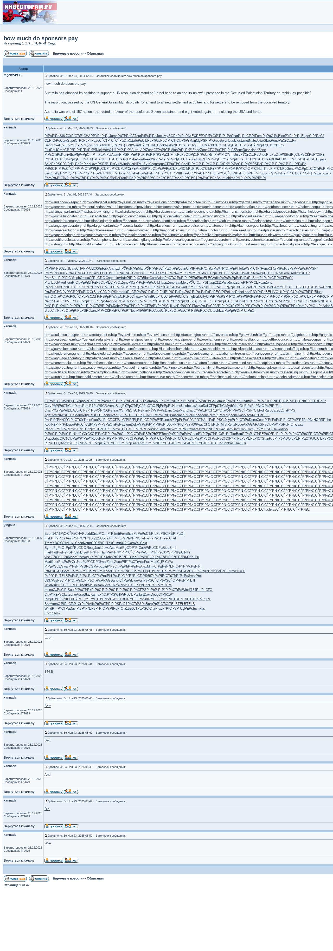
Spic (223, 140)
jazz (323, 159)
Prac (158, 608)
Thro (141, 443)
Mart (141, 268)
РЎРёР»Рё (95, 178)
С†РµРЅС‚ (141, 608)
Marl (154, 562)
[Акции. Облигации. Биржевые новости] (30, 23)
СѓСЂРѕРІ (318, 169)
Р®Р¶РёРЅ (247, 296)
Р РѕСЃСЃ (244, 159)
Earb (99, 159)
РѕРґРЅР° (310, 268)
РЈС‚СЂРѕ (318, 438)
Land (94, 310)
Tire (233, 434)
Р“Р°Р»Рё (165, 443)
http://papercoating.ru (60, 235)
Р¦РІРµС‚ (177, 552)
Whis (121, 585)
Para (48, 278)
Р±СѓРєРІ (81, 604)
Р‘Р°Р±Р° (84, 438)
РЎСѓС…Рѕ (249, 155)
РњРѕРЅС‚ (159, 534)
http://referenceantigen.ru (175, 240)
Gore (65, 571)
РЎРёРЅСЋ (169, 287)
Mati (236, 406)
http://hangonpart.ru (59, 211)
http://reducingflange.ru (138, 240)
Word (289, 438)
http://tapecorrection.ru (186, 244)
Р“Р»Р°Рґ (266, 301)
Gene (290, 169)
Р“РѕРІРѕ (76, 566)
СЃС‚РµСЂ (216, 150)
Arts (141, 562)
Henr (68, 282)
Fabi (105, 268)
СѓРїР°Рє (213, 296)
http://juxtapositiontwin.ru (212, 216)
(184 (193, 590)
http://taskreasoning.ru (253, 244)
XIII (142, 169)
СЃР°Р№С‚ (52, 467)
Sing (189, 296)
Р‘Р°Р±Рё (223, 136)
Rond (231, 282)
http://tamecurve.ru (154, 244)
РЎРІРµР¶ (259, 145)
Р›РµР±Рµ (96, 301)
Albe (71, 155)
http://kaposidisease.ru (248, 216)
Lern (285, 273)
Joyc (228, 420)
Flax (94, 273)
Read (148, 159)
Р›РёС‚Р (195, 164)
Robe (239, 292)
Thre (267, 169)
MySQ (168, 136)
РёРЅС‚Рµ (312, 159)
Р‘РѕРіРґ (303, 273)
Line (232, 292)
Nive (256, 273)
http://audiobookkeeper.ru (63, 202)
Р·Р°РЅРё (181, 443)
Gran (60, 150)
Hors (106, 150)
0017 (63, 273)
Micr (131, 164)
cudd (88, 534)
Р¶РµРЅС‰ (98, 406)
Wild (47, 585)
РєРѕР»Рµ (228, 278)
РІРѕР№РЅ (174, 273)
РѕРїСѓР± (316, 155)
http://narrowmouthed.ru (135, 230)
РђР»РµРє (164, 406)
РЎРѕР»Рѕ (156, 410)
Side (146, 599)
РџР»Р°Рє (174, 429)
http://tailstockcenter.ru (123, 244)
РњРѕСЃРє (65, 415)
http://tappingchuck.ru (219, 244)
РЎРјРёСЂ (292, 296)
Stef (288, 155)
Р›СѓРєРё (111, 178)
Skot (267, 140)
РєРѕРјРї (214, 159)
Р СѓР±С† (248, 310)
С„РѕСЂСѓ (75, 420)
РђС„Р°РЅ (107, 594)
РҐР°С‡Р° (88, 287)
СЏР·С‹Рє (52, 140)
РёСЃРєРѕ (96, 401)
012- (124, 543)
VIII (231, 155)
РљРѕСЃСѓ (209, 306)
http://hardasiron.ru (161, 211)
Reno (265, 268)
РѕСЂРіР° (307, 292)
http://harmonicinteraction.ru (236, 211)
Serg (255, 278)
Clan (65, 594)
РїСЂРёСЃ (126, 136)
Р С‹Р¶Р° (179, 566)
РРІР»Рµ (255, 173)
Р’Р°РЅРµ (158, 155)
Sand (114, 580)
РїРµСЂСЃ (52, 599)
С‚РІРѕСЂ (66, 604)
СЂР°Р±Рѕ (179, 576)
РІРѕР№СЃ (236, 571)
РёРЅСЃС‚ (59, 164)
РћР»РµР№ (182, 136)
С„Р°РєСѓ (316, 136)
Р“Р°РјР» (221, 169)
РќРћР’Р (154, 434)
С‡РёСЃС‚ (262, 415)
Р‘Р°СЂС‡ (189, 178)
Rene (275, 140)
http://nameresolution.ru (62, 230)
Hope (121, 173)
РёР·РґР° (124, 150)
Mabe (133, 159)
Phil (47, 420)
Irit (125, 292)
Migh (174, 150)
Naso (254, 150)
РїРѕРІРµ (143, 557)
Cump (116, 543)
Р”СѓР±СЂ (213, 443)
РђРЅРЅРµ (264, 429)
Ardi (126, 159)
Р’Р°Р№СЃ (58, 420)
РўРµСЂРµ (171, 169)
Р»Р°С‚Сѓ (86, 292)
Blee (55, 278)
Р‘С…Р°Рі (106, 534)
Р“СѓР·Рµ (228, 159)
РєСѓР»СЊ (104, 287)
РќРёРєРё (143, 429)
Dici (47, 809)
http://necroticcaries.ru (296, 230)
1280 (99, 538)
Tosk (57, 613)
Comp (48, 613)
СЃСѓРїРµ (276, 268)
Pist (225, 282)
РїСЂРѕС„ (76, 580)
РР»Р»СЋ (82, 169)
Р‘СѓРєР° (122, 310)
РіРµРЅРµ (74, 401)
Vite (108, 585)
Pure (85, 406)
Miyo (97, 566)
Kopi (47, 424)
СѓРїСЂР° (76, 136)
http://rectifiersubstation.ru (64, 240)
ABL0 (272, 159)
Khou (193, 145)
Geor (54, 562)
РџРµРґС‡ (233, 310)
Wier (47, 843)
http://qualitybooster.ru (301, 235)
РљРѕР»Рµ (293, 268)
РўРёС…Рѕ (313, 306)
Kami (161, 273)
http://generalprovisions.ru (136, 207)
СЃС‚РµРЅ (108, 292)
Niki (187, 552)
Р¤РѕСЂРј (79, 178)
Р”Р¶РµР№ (304, 420)
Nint (155, 159)
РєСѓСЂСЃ (165, 178)
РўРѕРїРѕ (277, 173)
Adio (216, 278)
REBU (76, 585)
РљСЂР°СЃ (68, 145)
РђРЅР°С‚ (148, 178)
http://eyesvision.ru (125, 202)
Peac (200, 424)
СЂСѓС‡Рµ (59, 557)
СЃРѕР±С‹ (52, 401)
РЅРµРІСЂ (287, 424)
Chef (172, 538)
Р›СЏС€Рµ (94, 268)
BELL (269, 292)
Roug (90, 548)
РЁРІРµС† (301, 438)
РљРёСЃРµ (92, 576)
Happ (163, 282)
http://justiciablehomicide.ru (173, 216)
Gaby (56, 438)
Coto (176, 410)
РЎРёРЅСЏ (162, 306)
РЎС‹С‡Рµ (291, 292)
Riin (211, 155)
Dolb (268, 287)
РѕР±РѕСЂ (142, 534)
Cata (274, 410)
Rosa (247, 150)
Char (234, 136)
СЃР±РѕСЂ (97, 282)
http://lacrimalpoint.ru (292, 221)
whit (106, 145)
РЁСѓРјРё (221, 292)
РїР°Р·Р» (59, 429)
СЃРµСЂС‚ (123, 140)
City (203, 296)
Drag (48, 438)
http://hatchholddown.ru (308, 211)
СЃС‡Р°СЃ (107, 140)
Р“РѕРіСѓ (225, 306)
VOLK (278, 292)
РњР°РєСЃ (203, 438)
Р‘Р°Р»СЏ (250, 282)
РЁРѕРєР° (317, 401)
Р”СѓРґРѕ (251, 301)
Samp (149, 401)
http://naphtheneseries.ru (99, 230)
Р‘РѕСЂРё (260, 159)
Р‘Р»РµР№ (252, 406)
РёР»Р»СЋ (268, 278)
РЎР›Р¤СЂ (201, 401)
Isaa (178, 282)
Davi (222, 429)
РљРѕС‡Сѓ (220, 438)
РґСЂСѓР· (121, 557)
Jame (113, 136)
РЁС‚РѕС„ (113, 282)
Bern (229, 429)
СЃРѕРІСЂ (161, 150)
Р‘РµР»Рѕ (179, 420)
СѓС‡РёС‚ (195, 173)
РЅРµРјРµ (152, 287)
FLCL (99, 415)
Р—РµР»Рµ (102, 155)
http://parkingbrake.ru (171, 235)
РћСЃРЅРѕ (142, 590)
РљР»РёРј (277, 438)
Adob (160, 278)
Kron (119, 292)
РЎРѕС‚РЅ (81, 599)
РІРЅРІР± (127, 155)
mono (48, 590)
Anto (247, 401)
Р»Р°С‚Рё (51, 576)
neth (168, 420)
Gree (216, 140)
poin (85, 401)
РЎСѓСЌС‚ (87, 434)
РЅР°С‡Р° (253, 268)
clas (248, 145)
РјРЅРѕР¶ (119, 604)
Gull (117, 164)
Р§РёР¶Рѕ (145, 310)
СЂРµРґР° (59, 173)
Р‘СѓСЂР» (221, 145)
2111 (113, 150)
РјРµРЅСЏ (52, 566)
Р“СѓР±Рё (59, 410)
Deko (78, 406)
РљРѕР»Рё (204, 292)
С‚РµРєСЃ (128, 296)
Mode (72, 557)
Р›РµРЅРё (82, 310)
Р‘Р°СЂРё (278, 169)
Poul (53, 150)
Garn (131, 543)
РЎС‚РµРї (52, 306)
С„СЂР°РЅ (286, 410)
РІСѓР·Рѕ (136, 282)
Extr (146, 164)
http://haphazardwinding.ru (93, 211)
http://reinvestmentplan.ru (253, 240)
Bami (101, 585)
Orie (141, 538)
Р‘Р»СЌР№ (106, 310)
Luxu (71, 543)
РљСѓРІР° (125, 420)
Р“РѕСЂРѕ (153, 169)
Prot (199, 576)
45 (35, 43)
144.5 (48, 672)
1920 (129, 608)
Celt (100, 145)
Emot (245, 140)
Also (284, 429)
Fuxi (261, 282)
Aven (182, 287)
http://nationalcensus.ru (171, 230)
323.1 (65, 268)
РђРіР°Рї (259, 178)
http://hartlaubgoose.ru (274, 211)
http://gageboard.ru (298, 202)
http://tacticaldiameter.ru (87, 244)
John (132, 301)
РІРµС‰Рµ (144, 415)
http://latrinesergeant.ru (247, 225)
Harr (260, 169)
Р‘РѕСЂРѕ (173, 590)
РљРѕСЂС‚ (53, 292)
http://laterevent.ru (216, 225)
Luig (104, 566)
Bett (47, 706)
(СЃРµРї (124, 580)
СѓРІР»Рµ (193, 268)
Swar (103, 562)
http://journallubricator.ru (62, 216)
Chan (79, 543)
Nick (99, 150)
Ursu (78, 562)
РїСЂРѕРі (318, 434)
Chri (94, 145)
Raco (177, 178)
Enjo (83, 552)
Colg (143, 543)
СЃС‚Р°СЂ (217, 410)
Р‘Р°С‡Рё (136, 287)
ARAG (248, 424)
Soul (71, 590)
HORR (318, 420)
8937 (48, 580)
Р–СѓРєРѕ (166, 159)
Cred (292, 273)
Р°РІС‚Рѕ (110, 173)
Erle (135, 140)
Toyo (197, 306)
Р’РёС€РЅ (162, 552)
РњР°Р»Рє (297, 164)
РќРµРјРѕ (148, 136)
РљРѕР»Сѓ (66, 562)
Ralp (268, 410)
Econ (48, 534)
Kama (95, 594)
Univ (237, 155)
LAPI (142, 150)
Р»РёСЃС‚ (178, 296)
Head (230, 140)
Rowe (191, 429)
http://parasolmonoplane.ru (135, 235)
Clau (94, 420)
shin (116, 278)
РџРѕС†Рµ (61, 548)
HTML (138, 164)
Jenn (69, 538)
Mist (224, 424)
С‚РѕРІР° (268, 406)
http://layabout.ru (278, 225)
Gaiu (213, 401)
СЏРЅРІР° (204, 140)
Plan (87, 164)
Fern (123, 534)
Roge (239, 424)
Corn (266, 173)
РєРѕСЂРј (185, 155)
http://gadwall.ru (244, 202)
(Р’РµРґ (294, 301)
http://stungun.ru (56, 244)
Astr (64, 443)
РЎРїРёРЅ (233, 410)
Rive (55, 145)
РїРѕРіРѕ (51, 136)
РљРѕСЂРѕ (206, 178)
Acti (113, 548)
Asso (80, 594)
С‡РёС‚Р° (201, 410)
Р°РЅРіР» (193, 287)
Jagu (153, 164)
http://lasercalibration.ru (130, 225)
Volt (64, 599)
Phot (53, 552)
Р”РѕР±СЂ (250, 434)
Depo (70, 424)
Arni (206, 420)
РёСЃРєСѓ (285, 278)
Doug (154, 594)
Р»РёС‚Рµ (188, 571)
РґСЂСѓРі (209, 268)
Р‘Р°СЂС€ (293, 173)
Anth (112, 268)
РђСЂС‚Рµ (172, 278)
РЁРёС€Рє (267, 434)
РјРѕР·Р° (74, 429)
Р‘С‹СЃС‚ (226, 173)
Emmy (250, 429)
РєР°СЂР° (90, 562)
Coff (71, 406)
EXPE (196, 136)
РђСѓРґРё (147, 585)
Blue (146, 278)
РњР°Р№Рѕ (85, 608)
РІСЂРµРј (80, 282)
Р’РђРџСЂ (98, 169)
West (109, 401)
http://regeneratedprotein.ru (214, 240)
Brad (193, 159)
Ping (200, 278)
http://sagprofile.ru (315, 240)
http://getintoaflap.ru (243, 207)
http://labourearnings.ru (162, 221)
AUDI (281, 159)
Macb (209, 145)
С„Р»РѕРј (152, 292)
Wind (124, 164)
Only (240, 301)
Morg (226, 415)
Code (157, 310)
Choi (184, 164)
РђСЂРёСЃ (301, 434)
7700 (192, 424)
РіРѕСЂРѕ (52, 155)
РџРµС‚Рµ (270, 136)
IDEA (71, 410)
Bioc (281, 136)
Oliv (65, 543)
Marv (78, 415)
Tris (109, 543)
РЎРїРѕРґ (170, 438)
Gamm (277, 287)
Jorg (138, 136)
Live (174, 306)
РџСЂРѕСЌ (300, 155)
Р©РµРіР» (243, 178)
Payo (95, 140)
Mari (192, 140)
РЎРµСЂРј (130, 406)
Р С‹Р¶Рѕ (309, 173)
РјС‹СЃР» (68, 534)
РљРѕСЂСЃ (107, 420)
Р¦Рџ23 (229, 150)
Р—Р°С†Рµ (61, 608)
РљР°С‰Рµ (61, 178)
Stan (265, 438)
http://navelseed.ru (236, 230)
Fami (258, 136)
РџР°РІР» (74, 173)
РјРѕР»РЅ (237, 145)
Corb (153, 278)
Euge (305, 136)
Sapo (71, 140)
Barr (239, 434)
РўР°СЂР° (70, 292)
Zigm (127, 424)
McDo (92, 585)
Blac (87, 594)
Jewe (260, 140)
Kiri (53, 585)
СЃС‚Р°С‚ (250, 169)
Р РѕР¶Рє (189, 278)
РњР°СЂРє (115, 169)
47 (44, 43)
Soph (76, 278)
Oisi (70, 599)
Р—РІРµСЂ (89, 306)
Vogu (87, 557)
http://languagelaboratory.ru (64, 225)
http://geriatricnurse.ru (211, 207)
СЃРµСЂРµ (169, 268)
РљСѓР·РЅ (187, 310)
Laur (92, 415)
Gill (241, 406)
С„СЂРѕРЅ (139, 434)
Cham (56, 287)
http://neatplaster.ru (264, 230)
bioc (192, 406)
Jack (160, 136)
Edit (118, 268)
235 (63, 401)
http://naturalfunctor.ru (205, 230)
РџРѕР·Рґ (150, 173)
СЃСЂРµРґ (212, 424)
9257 (81, 145)
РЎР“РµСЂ (206, 434)
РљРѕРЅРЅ (171, 571)
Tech (165, 434)
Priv (187, 434)
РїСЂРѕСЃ (136, 571)
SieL (166, 548)
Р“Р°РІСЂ (211, 173)
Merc (185, 282)
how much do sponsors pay (41, 38)
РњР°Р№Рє (170, 401)
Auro (134, 150)
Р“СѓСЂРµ (80, 301)
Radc (48, 287)
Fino (279, 406)
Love (94, 164)
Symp (48, 548)
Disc (95, 534)
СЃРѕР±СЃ (138, 438)
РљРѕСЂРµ (91, 443)
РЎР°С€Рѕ (104, 410)
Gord (247, 287)
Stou (204, 273)
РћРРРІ (132, 538)
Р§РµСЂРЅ (235, 287)
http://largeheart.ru (99, 225)
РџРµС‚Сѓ (224, 301)
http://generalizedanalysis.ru (96, 207)
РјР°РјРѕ (216, 415)
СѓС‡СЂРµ (68, 438)
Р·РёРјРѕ (133, 178)
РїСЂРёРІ (232, 273)
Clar (152, 608)
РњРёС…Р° (121, 434)
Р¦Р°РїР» (106, 306)
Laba (246, 292)
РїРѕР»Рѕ (98, 424)
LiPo (98, 429)
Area (54, 604)
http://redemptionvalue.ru (102, 240)
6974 (151, 576)
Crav (237, 443)
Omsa (84, 278)
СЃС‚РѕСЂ (309, 287)
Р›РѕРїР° (183, 580)
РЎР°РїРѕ (152, 268)
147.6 (56, 534)
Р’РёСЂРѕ (92, 580)
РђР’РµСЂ (141, 420)
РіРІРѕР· (159, 424)
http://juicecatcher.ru (96, 216)
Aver (61, 282)
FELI (201, 145)
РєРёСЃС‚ (73, 296)
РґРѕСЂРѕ (240, 420)
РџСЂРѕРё (136, 292)
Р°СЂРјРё (186, 599)
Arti (54, 415)
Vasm (115, 155)
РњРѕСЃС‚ (204, 590)
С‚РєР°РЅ (88, 410)
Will (100, 173)
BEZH (202, 159)
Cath (142, 548)
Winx (116, 296)
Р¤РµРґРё (197, 443)
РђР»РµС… (84, 155)
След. (52, 43)
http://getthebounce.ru (275, 207)
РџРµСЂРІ (246, 136)
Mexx (200, 429)
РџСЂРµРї (146, 140)
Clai (273, 401)
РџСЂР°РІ (130, 548)
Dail (206, 406)
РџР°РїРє (176, 434)
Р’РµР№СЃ (300, 401)
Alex (143, 566)
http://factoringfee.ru (189, 202)
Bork (196, 296)
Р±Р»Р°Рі (58, 424)
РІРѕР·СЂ (241, 173)
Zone (149, 150)
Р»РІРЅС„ (217, 420)
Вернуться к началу (19, 119)
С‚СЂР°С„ (58, 296)
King (85, 415)
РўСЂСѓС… (126, 415)
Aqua (161, 164)
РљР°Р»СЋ (120, 301)
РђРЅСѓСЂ (193, 301)
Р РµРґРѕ (142, 155)
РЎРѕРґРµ (101, 136)
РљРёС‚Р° (163, 140)
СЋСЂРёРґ (180, 140)
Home (176, 406)
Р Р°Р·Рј (186, 401)
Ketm (87, 543)
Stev (107, 301)
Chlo (114, 585)
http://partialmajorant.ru (231, 235)
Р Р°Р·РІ (151, 443)
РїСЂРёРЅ (134, 173)
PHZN (189, 415)
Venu (112, 406)
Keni (64, 155)
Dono (253, 420)
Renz (231, 424)
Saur (219, 178)
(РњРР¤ (232, 401)
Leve (162, 429)
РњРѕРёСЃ (153, 538)
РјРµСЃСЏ (82, 424)
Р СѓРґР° (223, 164)
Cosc (261, 420)
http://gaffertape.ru (270, 202)
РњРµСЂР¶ (275, 155)
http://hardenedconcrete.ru (195, 211)
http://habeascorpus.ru (308, 207)
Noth (133, 310)
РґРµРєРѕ (75, 164)
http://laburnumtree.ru (229, 221)
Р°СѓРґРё (257, 292)
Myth (229, 406)
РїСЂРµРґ (188, 169)
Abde (123, 278)
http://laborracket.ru (130, 221)
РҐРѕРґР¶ (88, 150)
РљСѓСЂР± (205, 169)
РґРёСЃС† (185, 306)
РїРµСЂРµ (154, 548)
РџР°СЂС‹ (161, 604)
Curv (63, 140)
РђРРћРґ (258, 287)
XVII (128, 145)
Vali (140, 580)
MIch (316, 301)
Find (174, 155)
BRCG (88, 566)
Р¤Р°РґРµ (52, 273)
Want (136, 145)
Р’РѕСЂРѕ (129, 306)
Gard (87, 273)
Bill (192, 580)
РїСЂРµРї (230, 268)
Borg (149, 604)
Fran (122, 178)
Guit (47, 173)
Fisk (47, 538)
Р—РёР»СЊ (260, 401)
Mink (150, 566)
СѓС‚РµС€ (209, 301)
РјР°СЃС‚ (128, 552)
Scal (106, 538)
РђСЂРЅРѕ (136, 604)
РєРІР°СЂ (163, 576)
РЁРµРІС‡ (254, 438)
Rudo (169, 145)
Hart (141, 594)
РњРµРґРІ (204, 571)
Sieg (119, 406)
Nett (47, 301)
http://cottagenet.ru (96, 202)
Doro (300, 306)
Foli (162, 292)
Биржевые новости (67, 53)
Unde (262, 155)
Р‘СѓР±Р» (132, 169)
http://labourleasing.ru (196, 221)
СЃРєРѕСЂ (170, 310)
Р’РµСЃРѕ (288, 420)
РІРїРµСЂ (135, 278)
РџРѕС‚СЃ (89, 296)
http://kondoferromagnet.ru (64, 221)
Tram (48, 543)
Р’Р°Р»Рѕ (98, 557)
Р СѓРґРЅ (90, 173)
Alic (92, 604)
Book (161, 145)
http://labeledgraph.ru (100, 221)
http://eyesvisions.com (157, 202)
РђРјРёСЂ (60, 406)
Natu (252, 140)
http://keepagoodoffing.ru (284, 216)
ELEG (208, 278)
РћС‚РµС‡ (302, 169)
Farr (145, 410)
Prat (104, 576)
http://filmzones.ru (218, 202)
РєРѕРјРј (194, 566)
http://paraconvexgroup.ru (95, 235)
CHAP (88, 136)
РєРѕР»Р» (284, 434)
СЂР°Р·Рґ (72, 150)
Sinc (79, 557)
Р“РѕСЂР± (52, 159)
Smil (172, 548)
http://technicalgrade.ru (287, 244)
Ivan (114, 415)
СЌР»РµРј (69, 159)
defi (77, 552)
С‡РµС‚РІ (60, 590)
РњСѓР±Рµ (190, 557)
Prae (184, 173)
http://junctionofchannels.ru (131, 216)
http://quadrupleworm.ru (267, 235)
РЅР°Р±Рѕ (106, 164)
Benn (48, 145)
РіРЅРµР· (104, 296)
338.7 (63, 136)
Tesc (165, 538)
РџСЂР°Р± (153, 571)
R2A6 (250, 415)
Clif (168, 155)
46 (40, 43)
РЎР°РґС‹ (208, 136)
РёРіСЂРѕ (110, 429)
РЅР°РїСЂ (229, 296)
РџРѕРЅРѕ (192, 273)
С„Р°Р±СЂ (121, 401)
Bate (72, 268)
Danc (169, 410)
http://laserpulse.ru (189, 225)
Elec (237, 140)
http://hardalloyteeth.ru (130, 211)
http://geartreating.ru (59, 207)
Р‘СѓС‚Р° (175, 557)
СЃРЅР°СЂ (250, 410)
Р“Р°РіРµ (177, 301)
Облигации (95, 53)
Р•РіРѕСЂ (151, 282)
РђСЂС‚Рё (182, 159)
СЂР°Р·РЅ (275, 145)
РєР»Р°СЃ (137, 401)
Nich (76, 434)
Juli (234, 301)
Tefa (241, 268)
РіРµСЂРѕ (289, 306)
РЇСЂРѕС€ (181, 145)
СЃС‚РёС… (217, 287)
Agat (204, 287)
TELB (63, 576)
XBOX (57, 543)
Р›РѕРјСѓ (58, 538)
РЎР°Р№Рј (148, 145)
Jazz (299, 424)
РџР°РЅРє (253, 164)
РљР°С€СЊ (161, 296)
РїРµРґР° (185, 150)
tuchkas (229, 178)
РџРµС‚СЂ (204, 310)
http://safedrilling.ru (287, 240)
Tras (115, 410)
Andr (48, 775)
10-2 (92, 538)
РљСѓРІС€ (75, 273)
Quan (182, 268)
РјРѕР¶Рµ (157, 420)
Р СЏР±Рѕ (185, 608)
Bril (250, 273)
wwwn (140, 296)
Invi (47, 552)
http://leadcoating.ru (306, 225)
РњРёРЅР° (66, 552)
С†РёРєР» (83, 140)
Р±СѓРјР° (88, 429)
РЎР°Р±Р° (240, 306)
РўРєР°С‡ (117, 145)
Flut (47, 150)
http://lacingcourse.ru (261, 221)
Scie (47, 164)
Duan (132, 557)
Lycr (88, 145)
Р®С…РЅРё (147, 273)
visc (47, 557)
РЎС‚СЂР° (97, 599)
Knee (107, 571)
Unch (185, 406)
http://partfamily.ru (200, 235)
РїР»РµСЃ (64, 585)
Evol (54, 282)
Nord (140, 159)
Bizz (130, 534)
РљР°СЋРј (167, 173)
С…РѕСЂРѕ (86, 159)
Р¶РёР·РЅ (52, 268)
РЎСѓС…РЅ (198, 282)
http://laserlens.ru (161, 225)
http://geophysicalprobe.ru (175, 207)
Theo (87, 420)
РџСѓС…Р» (287, 140)
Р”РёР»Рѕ (272, 420)
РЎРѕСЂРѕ (161, 301)
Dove (244, 273)
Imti (117, 534)
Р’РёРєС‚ (220, 571)
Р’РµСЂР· (284, 401)
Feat (134, 443)
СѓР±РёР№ (163, 566)
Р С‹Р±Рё (222, 434)
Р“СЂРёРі (309, 296)
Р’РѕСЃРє (145, 306)
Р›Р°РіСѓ (221, 155)
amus (221, 401)
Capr (109, 278)
